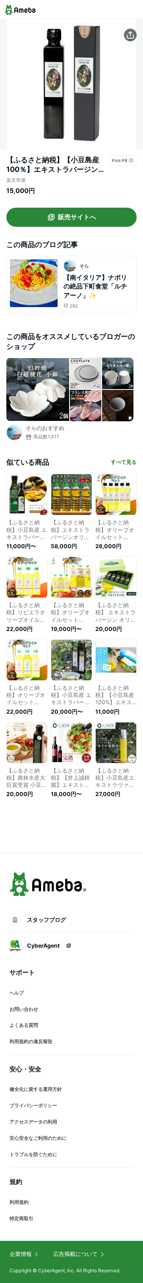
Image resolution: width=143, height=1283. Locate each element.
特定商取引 (21, 1218)
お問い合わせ (24, 1009)
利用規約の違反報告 (31, 1041)
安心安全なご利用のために (38, 1138)
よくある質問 (24, 1025)
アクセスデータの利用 (33, 1122)
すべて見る (124, 462)
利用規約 (19, 1202)
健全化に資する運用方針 (36, 1089)
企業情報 (21, 1253)
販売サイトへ (77, 217)
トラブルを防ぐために (33, 1154)
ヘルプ (17, 993)
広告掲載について (75, 1253)
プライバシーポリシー (33, 1105)
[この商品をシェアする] (130, 35)
